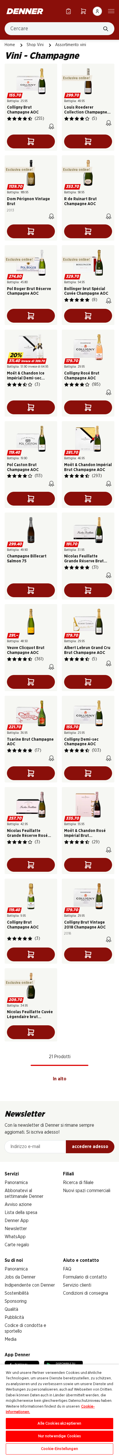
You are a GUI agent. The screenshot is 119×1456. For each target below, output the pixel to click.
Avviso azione (18, 1204)
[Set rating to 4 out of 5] (25, 118)
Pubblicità (14, 1317)
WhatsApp (15, 1236)
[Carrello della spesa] (83, 11)
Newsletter (16, 1228)
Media (10, 1339)
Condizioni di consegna (85, 1293)
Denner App (17, 1220)
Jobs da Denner (20, 1277)
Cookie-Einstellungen (59, 1449)
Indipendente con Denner (30, 1285)
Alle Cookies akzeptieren (59, 1423)
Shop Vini (35, 45)
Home (10, 45)
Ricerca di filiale (78, 1182)
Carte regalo (17, 1245)
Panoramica (16, 1182)
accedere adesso (90, 1146)
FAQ (67, 1269)
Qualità (11, 1309)
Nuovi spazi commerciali (86, 1190)
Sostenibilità (17, 1293)
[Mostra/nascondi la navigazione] (111, 11)
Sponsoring (16, 1301)
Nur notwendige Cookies (59, 1436)
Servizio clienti (77, 1285)
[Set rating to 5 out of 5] (30, 118)
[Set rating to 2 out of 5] (14, 118)
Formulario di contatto (85, 1277)
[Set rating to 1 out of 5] (9, 118)
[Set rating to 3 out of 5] (19, 118)
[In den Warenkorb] (31, 141)
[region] (59, 1410)
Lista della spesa (21, 1212)
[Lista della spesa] (68, 11)
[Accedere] (97, 11)
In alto (59, 1079)
